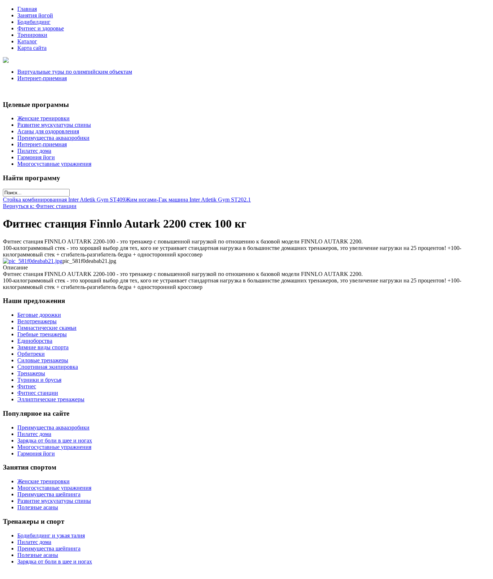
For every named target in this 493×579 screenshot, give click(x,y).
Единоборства (34, 341)
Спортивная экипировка (47, 367)
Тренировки (32, 35)
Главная (27, 9)
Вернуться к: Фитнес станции (40, 206)
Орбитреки (31, 354)
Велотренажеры (37, 321)
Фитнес (26, 386)
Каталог (27, 41)
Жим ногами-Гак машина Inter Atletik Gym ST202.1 (188, 199)
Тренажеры (31, 373)
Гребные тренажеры (42, 334)
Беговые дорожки (39, 315)
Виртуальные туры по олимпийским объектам (74, 72)
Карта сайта (32, 48)
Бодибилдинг (34, 22)
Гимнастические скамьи (47, 328)
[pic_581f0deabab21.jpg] (32, 261)
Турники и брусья (39, 380)
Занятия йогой (35, 15)
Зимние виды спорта (43, 347)
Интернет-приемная (42, 78)
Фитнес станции (37, 393)
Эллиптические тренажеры (50, 399)
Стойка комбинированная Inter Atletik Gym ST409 (64, 199)
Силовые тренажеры (42, 360)
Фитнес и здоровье (40, 28)
